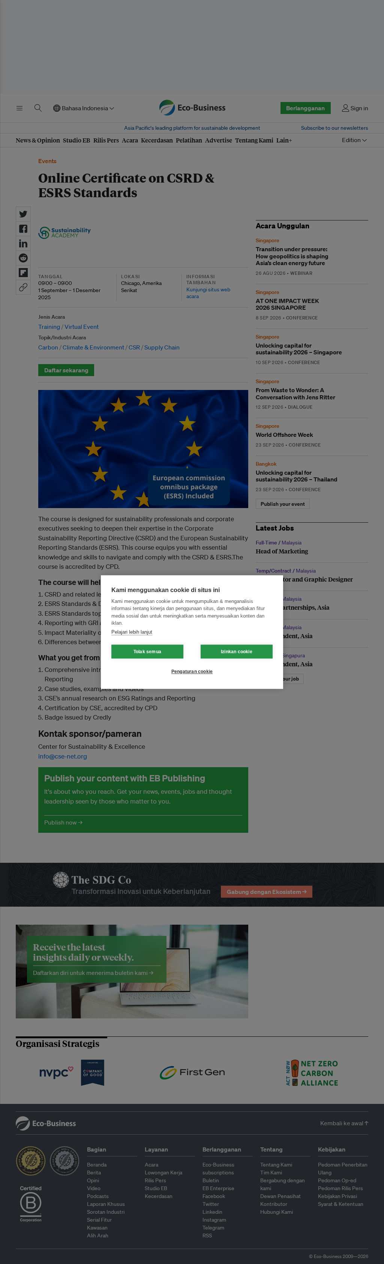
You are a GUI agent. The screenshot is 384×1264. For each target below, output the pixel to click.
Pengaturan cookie (192, 671)
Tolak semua (147, 651)
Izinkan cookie (236, 651)
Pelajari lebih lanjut (131, 632)
